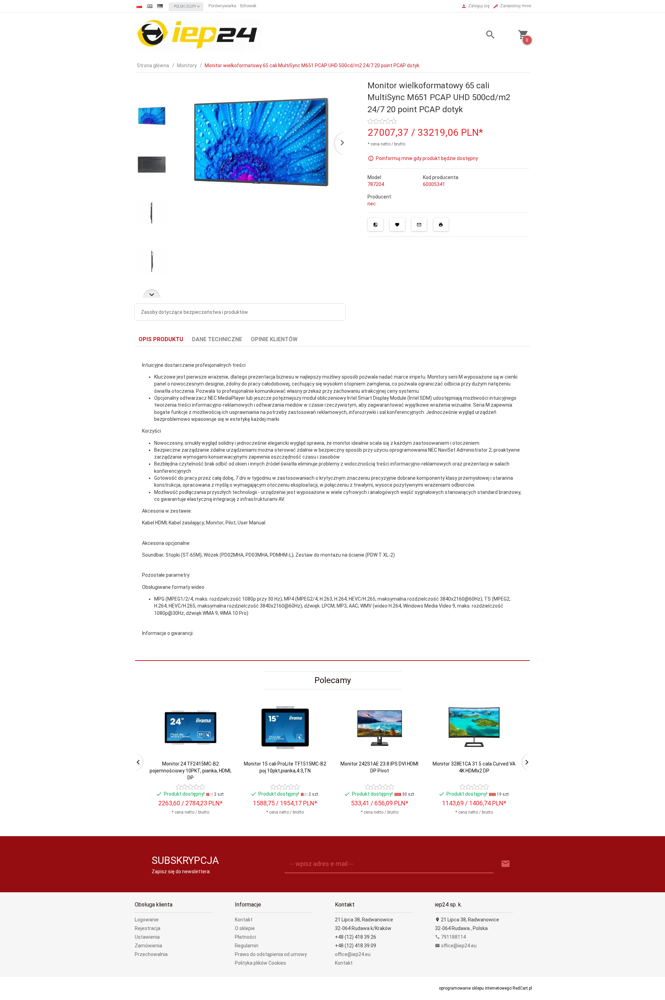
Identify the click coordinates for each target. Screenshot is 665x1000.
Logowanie (147, 919)
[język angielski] (149, 6)
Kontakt (243, 919)
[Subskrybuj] (506, 864)
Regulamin (246, 945)
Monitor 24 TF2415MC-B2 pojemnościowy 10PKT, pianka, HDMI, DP (190, 770)
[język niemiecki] (160, 6)
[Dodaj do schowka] (397, 224)
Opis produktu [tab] (161, 339)
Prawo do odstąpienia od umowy (271, 954)
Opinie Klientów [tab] (274, 339)
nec (371, 203)
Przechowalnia (151, 954)
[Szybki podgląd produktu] (221, 704)
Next (151, 293)
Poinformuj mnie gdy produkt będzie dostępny (427, 158)
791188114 (453, 937)
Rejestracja (147, 928)
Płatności (245, 937)
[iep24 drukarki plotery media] (198, 35)
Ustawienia (147, 937)
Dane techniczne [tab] (217, 339)
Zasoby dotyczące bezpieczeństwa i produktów (194, 312)
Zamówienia (148, 945)
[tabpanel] (332, 503)
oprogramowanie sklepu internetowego (475, 988)
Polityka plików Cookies (260, 963)
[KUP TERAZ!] (221, 756)
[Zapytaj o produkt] (419, 224)
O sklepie (245, 928)
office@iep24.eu (353, 954)
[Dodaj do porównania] (375, 224)
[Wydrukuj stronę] (441, 224)
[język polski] (139, 6)
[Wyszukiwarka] (482, 35)
